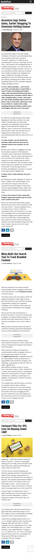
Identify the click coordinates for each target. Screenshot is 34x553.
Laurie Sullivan (7, 263)
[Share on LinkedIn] (7, 230)
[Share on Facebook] (3, 230)
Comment (6, 235)
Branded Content (26, 292)
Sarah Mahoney (7, 30)
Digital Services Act (11, 356)
